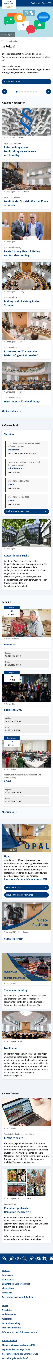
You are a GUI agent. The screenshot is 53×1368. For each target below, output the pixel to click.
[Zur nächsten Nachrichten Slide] (48, 91)
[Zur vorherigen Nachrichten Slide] (4, 91)
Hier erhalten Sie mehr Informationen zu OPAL (25, 879)
